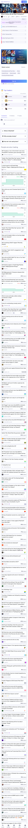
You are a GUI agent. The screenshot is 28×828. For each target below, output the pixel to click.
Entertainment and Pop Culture (8, 71)
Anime (18, 71)
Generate (23, 67)
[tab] (4, 116)
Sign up (24, 1)
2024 (19, 73)
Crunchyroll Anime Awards (7, 75)
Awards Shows (5, 73)
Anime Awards (13, 73)
